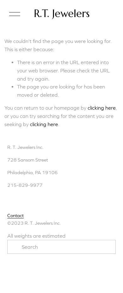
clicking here (102, 108)
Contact (15, 215)
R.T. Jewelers (62, 13)
